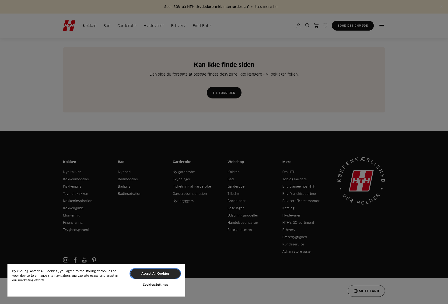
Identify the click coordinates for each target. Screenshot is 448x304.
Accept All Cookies (155, 273)
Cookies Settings (155, 285)
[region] (96, 280)
